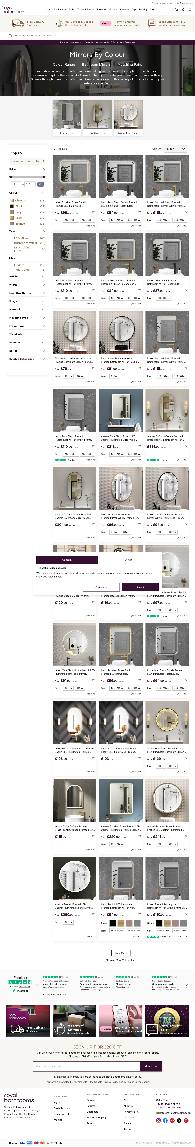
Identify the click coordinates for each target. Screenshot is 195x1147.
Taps (134, 9)
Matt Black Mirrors (97, 133)
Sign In (57, 1102)
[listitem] (27, 200)
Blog (125, 1100)
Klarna (127, 1129)
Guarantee (92, 1111)
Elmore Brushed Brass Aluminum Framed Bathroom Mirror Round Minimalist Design (73, 360)
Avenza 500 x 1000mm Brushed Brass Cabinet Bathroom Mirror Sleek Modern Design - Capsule (165, 438)
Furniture (101, 9)
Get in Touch (163, 1100)
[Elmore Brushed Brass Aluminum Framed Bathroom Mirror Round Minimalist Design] (74, 332)
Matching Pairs (130, 64)
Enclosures (60, 9)
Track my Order (62, 1114)
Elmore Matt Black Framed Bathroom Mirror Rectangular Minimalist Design (163, 282)
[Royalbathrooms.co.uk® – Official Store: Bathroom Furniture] (13, 9)
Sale (152, 9)
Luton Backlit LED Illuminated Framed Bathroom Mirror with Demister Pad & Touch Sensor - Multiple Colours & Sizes (118, 906)
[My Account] (183, 9)
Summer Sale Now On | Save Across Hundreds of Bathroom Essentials (97, 42)
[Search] (176, 9)
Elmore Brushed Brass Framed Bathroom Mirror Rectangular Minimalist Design (118, 282)
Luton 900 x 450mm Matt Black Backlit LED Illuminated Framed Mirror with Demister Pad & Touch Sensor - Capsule (120, 750)
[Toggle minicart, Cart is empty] (190, 9)
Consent (66, 559)
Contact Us (174, 3)
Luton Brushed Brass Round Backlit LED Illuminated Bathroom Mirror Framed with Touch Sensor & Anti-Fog (166, 594)
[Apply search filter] (43, 161)
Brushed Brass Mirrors (128, 133)
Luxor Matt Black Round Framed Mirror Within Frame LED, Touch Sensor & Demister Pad (165, 516)
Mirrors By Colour (48, 35)
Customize (101, 587)
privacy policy (133, 1076)
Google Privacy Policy (106, 1081)
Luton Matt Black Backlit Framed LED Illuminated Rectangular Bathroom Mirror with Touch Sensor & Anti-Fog (119, 204)
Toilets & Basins (85, 9)
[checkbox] (27, 200)
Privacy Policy (131, 1111)
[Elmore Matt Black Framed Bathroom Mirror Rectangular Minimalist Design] (167, 254)
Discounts (128, 1117)
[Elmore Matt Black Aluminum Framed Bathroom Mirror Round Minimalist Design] (121, 332)
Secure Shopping (96, 1117)
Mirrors (113, 9)
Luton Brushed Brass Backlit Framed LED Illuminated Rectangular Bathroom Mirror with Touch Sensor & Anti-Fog (74, 204)
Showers (124, 9)
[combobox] (27, 161)
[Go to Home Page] (10, 35)
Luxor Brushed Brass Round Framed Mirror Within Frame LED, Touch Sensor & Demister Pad (119, 516)
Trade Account (186, 3)
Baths (72, 9)
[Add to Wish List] (93, 212)
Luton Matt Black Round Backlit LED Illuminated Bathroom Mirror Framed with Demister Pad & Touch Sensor (75, 672)
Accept (140, 587)
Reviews (91, 1123)
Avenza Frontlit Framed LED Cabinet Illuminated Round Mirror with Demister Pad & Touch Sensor (74, 906)
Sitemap (127, 1123)
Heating (143, 9)
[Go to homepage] (21, 1097)
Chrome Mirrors (66, 133)
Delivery (91, 1100)
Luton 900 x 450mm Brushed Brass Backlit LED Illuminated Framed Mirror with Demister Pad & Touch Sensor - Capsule (75, 750)
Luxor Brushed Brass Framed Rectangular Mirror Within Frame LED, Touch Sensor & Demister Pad (166, 204)
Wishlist (58, 1119)
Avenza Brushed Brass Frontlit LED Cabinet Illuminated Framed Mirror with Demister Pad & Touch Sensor (120, 828)
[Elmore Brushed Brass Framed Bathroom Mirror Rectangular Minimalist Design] (121, 254)
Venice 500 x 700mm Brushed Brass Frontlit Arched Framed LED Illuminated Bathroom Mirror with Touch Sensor (74, 828)
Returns (91, 1105)
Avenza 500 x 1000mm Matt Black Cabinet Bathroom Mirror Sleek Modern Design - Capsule (74, 516)
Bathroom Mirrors (25, 35)
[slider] (27, 177)
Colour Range (64, 64)
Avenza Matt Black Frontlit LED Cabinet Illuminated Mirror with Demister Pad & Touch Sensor (118, 438)
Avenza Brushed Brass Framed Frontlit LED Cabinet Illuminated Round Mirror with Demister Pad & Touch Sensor (166, 828)
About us (128, 1105)
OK (40, 184)
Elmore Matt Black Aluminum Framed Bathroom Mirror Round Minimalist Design (119, 360)
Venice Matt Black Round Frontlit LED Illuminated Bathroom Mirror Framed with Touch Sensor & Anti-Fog (166, 750)
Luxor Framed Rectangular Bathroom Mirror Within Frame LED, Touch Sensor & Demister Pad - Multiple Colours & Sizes (167, 906)
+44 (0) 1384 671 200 (168, 1104)
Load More (121, 953)
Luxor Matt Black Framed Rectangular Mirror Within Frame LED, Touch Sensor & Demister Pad (74, 282)
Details (128, 559)
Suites (48, 9)
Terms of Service (133, 1081)
